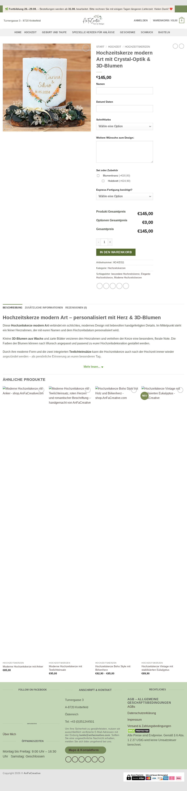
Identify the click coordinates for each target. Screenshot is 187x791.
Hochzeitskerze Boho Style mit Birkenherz (112, 668)
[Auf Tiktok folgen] (82, 759)
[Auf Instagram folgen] (182, 9)
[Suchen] (130, 20)
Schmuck (147, 32)
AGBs (131, 706)
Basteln (164, 32)
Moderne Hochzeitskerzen (128, 277)
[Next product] (175, 46)
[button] (141, 20)
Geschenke (127, 32)
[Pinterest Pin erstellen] (119, 286)
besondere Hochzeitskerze (125, 274)
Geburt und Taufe (54, 32)
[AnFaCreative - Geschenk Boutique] (93, 20)
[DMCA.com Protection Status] (138, 730)
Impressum (134, 719)
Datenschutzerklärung (141, 713)
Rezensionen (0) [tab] (76, 307)
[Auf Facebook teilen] (100, 286)
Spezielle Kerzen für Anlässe (93, 32)
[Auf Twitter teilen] (106, 286)
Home (18, 32)
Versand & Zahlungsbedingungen (149, 726)
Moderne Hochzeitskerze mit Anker (23, 666)
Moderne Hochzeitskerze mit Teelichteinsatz (65, 668)
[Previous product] (181, 46)
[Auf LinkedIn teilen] (126, 286)
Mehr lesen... (92, 366)
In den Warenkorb (116, 252)
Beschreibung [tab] (12, 307)
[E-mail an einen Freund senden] (113, 286)
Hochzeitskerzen (137, 46)
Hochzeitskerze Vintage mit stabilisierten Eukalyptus (157, 668)
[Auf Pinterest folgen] (95, 759)
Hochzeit (30, 32)
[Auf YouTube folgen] (101, 759)
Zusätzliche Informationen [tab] (44, 307)
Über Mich (9, 734)
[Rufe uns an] (88, 759)
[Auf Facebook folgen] (179, 9)
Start (100, 46)
